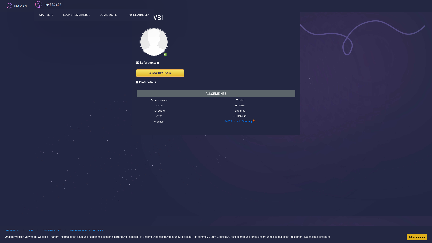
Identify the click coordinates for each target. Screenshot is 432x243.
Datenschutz (51, 230)
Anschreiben (160, 73)
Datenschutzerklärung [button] (317, 236)
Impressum (12, 230)
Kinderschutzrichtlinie (86, 230)
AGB (30, 230)
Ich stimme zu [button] (417, 237)
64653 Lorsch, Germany (238, 121)
